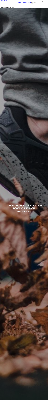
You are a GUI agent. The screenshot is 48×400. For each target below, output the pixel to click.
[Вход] (40, 2)
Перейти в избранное (43, 3)
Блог (7, 2)
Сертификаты (3, 2)
